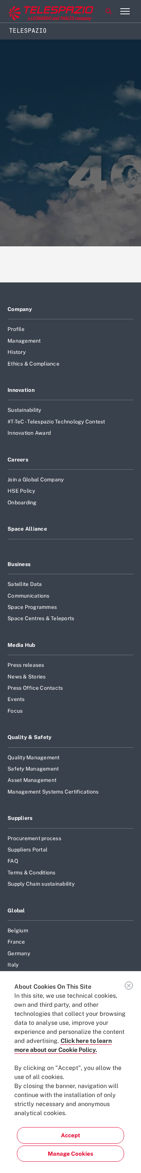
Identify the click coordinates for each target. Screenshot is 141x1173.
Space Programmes (32, 607)
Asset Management (32, 780)
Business (19, 564)
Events (16, 699)
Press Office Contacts (35, 688)
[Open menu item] (124, 11)
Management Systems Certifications (53, 792)
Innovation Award (29, 433)
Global (16, 910)
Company (20, 309)
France (16, 942)
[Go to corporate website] (37, 11)
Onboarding (22, 502)
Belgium (18, 930)
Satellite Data (25, 584)
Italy (13, 965)
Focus (15, 711)
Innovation (21, 390)
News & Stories (27, 677)
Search (109, 11)
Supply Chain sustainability (41, 884)
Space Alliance (27, 529)
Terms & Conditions (32, 873)
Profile (16, 329)
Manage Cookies (70, 1153)
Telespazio (28, 31)
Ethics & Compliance (33, 364)
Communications (29, 596)
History (17, 352)
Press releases (26, 665)
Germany (19, 953)
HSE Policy (21, 491)
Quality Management (34, 757)
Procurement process (34, 838)
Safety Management (33, 769)
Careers (18, 460)
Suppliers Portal (27, 850)
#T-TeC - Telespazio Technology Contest (56, 422)
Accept (70, 1135)
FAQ (13, 861)
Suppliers (20, 818)
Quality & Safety (30, 737)
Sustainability (24, 410)
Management (24, 341)
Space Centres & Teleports (41, 618)
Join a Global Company (36, 479)
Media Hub (21, 645)
